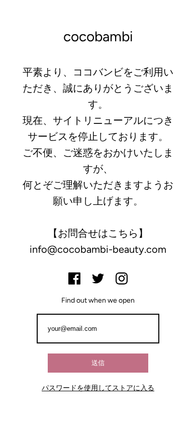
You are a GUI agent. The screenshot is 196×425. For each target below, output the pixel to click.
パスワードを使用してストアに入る (98, 388)
